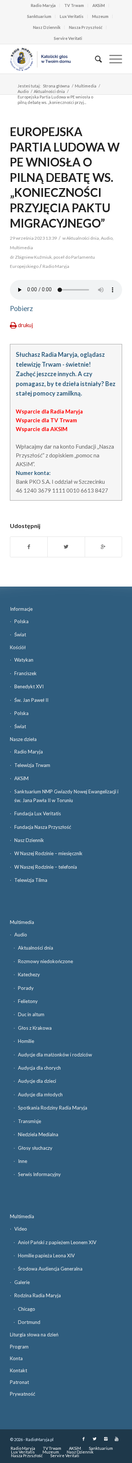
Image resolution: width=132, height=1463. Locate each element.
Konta (16, 1358)
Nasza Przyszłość (85, 27)
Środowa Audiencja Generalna (50, 1269)
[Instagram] (105, 1438)
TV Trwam (74, 5)
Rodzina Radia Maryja (37, 1295)
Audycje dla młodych (40, 1094)
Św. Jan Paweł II (31, 700)
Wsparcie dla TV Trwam (46, 420)
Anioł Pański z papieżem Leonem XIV (57, 1242)
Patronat (19, 1382)
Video (20, 1229)
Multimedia (85, 85)
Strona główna (56, 85)
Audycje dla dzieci (37, 1081)
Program (19, 1347)
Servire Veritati (68, 38)
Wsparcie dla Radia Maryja (49, 411)
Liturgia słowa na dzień (34, 1334)
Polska (21, 621)
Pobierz (21, 308)
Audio (23, 91)
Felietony (28, 1001)
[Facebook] (83, 1438)
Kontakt (18, 1370)
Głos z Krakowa (35, 1028)
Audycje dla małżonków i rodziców (55, 1055)
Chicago (26, 1309)
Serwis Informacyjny (39, 1174)
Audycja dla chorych (39, 1068)
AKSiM (98, 5)
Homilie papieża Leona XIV (46, 1255)
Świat (20, 634)
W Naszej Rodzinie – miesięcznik (48, 853)
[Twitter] (94, 1438)
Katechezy (29, 974)
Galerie (22, 1282)
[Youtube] (116, 1438)
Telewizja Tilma (30, 880)
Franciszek (25, 673)
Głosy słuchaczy (35, 1148)
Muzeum (100, 16)
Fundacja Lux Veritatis (37, 813)
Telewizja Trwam (32, 765)
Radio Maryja (43, 5)
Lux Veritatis (72, 16)
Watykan (23, 660)
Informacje (21, 609)
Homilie (26, 1041)
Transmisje (29, 1121)
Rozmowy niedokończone (45, 961)
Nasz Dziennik (46, 27)
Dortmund (29, 1322)
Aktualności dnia (49, 91)
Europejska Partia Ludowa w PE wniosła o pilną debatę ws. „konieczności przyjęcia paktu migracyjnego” (65, 177)
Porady (26, 988)
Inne (22, 1161)
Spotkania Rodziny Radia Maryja (52, 1108)
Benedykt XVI (29, 686)
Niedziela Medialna (38, 1134)
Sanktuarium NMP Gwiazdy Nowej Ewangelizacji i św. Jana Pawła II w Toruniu (66, 796)
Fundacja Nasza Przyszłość (42, 827)
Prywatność (22, 1394)
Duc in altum (31, 1014)
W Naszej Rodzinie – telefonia (45, 867)
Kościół (18, 647)
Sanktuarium (39, 16)
